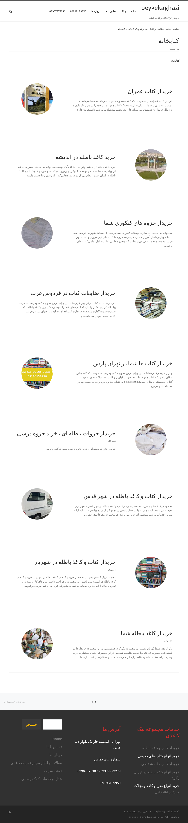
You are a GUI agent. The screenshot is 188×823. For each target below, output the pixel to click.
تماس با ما (54, 746)
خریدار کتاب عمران (150, 91)
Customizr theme (137, 817)
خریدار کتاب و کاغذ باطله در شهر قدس (128, 496)
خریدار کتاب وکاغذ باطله (160, 748)
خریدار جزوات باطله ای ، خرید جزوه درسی (66, 433)
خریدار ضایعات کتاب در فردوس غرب (73, 292)
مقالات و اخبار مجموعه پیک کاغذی (146, 29)
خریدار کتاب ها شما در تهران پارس (133, 363)
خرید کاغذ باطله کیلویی (167, 792)
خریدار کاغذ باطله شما (147, 633)
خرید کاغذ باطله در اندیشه (85, 156)
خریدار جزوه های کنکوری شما (138, 222)
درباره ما (55, 754)
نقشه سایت (53, 770)
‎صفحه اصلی (172, 29)
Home (57, 738)
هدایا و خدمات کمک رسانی (41, 778)
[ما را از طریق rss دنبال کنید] (10, 812)
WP (167, 817)
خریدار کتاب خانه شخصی (160, 764)
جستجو (31, 724)
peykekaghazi (162, 811)
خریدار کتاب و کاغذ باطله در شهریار (75, 561)
